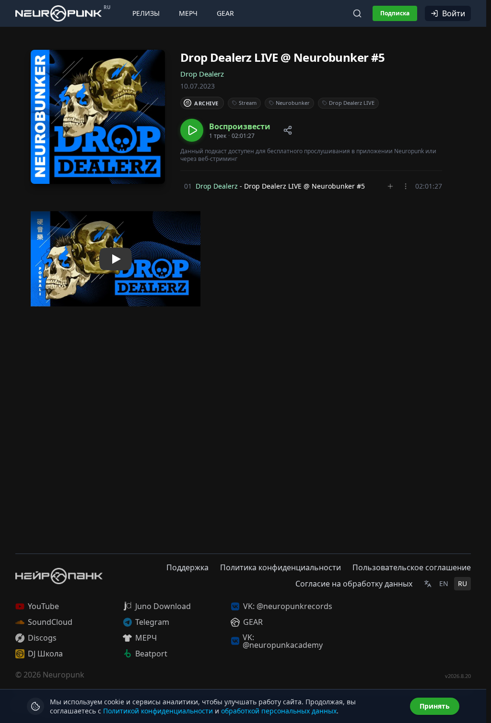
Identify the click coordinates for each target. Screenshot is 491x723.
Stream (248, 102)
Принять (435, 706)
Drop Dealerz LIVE (351, 102)
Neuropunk (63, 674)
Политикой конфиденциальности (158, 710)
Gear (225, 13)
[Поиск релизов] (357, 13)
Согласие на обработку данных (353, 583)
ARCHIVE (206, 103)
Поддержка (187, 567)
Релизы (146, 13)
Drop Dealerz (202, 74)
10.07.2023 (197, 85)
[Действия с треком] (405, 186)
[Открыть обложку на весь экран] (98, 117)
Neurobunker (293, 102)
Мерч (188, 13)
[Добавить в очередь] (390, 186)
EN (443, 583)
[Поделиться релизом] (287, 130)
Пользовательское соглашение (411, 567)
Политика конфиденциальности (280, 567)
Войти (453, 13)
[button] (225, 130)
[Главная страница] (58, 13)
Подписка (394, 13)
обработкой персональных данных (279, 710)
